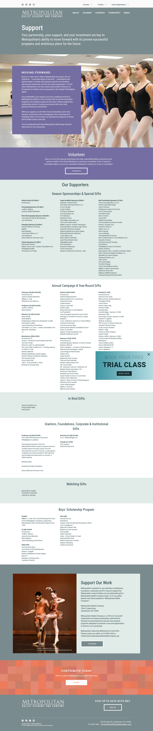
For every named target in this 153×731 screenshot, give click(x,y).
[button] (148, 354)
